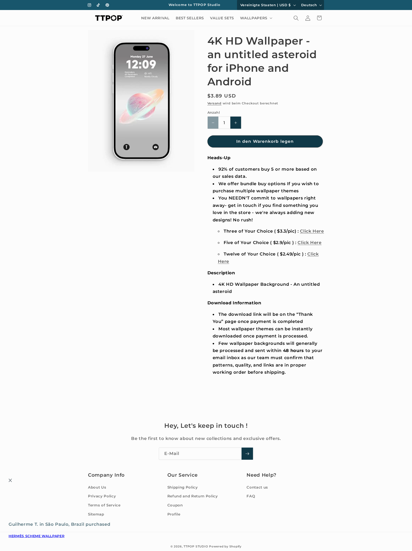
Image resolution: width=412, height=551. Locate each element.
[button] (255, 18)
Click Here (312, 231)
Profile (173, 514)
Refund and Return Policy (192, 496)
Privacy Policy (102, 496)
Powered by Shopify (225, 546)
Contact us (257, 487)
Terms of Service (104, 505)
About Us (97, 487)
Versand (214, 103)
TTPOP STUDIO (196, 546)
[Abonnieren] (247, 454)
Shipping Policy (182, 487)
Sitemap (96, 514)
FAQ (251, 496)
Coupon (175, 505)
